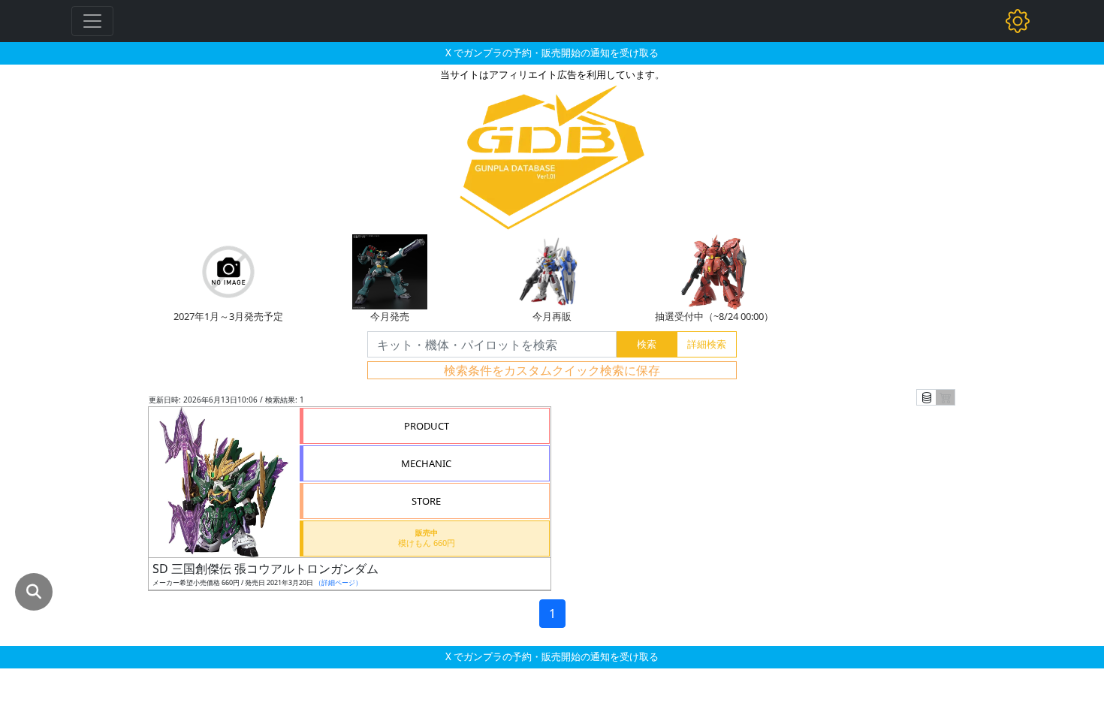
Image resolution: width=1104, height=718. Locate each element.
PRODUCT (426, 426)
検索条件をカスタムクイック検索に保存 (552, 370)
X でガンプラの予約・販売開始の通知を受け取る (552, 52)
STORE (426, 501)
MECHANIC (426, 463)
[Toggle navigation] (92, 21)
